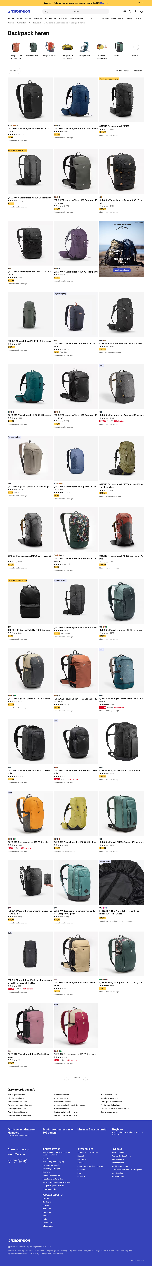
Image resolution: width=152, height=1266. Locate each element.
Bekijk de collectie (122, 270)
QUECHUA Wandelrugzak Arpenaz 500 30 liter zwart (30, 273)
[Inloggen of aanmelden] (136, 11)
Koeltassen (119, 56)
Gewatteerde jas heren (111, 1112)
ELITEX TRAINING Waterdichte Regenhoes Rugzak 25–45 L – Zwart (119, 912)
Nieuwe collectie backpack (65, 1115)
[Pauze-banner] (139, 3)
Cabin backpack (61, 1098)
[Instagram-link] (20, 1161)
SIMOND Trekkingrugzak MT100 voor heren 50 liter (30, 557)
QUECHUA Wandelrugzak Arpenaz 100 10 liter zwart (29, 129)
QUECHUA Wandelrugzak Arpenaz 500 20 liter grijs (121, 201)
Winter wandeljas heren (111, 1105)
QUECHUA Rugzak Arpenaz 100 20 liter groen (120, 630)
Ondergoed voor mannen (111, 1102)
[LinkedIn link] (25, 1161)
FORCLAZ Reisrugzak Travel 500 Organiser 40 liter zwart (76, 416)
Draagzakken (84, 56)
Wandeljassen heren (16, 1095)
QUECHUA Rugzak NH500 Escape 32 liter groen (121, 842)
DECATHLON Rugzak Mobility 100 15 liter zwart (30, 630)
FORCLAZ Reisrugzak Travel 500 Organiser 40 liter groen (76, 201)
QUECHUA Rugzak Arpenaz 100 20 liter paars (75, 1054)
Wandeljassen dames (17, 1108)
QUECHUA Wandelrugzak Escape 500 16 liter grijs (29, 771)
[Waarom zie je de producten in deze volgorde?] (116, 71)
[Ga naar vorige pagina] (66, 1077)
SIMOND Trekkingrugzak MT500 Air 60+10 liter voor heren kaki (121, 485)
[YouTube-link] (15, 1161)
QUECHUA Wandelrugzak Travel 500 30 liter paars (29, 1055)
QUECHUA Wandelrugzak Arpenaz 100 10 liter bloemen (75, 559)
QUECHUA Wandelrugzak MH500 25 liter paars (76, 272)
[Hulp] (130, 11)
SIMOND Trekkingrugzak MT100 (114, 126)
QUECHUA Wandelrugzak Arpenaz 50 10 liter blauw (75, 344)
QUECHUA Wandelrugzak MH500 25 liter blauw (76, 128)
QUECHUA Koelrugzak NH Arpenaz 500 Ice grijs (121, 415)
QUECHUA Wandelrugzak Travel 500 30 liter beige (74, 983)
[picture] (30, 99)
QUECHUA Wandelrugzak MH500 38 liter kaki (75, 842)
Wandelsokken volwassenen (20, 1115)
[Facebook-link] (9, 1161)
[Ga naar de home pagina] (19, 11)
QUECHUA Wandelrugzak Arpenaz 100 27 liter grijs (75, 771)
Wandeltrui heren (61, 1095)
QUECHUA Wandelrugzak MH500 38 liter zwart (121, 343)
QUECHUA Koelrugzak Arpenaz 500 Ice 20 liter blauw (121, 700)
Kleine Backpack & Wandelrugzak (115, 1108)
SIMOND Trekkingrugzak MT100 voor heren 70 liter (121, 557)
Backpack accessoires (102, 57)
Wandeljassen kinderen (18, 1112)
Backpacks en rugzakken (16, 57)
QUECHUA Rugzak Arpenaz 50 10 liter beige (28, 486)
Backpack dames (33, 56)
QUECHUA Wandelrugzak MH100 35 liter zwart (75, 627)
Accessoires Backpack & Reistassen (69, 1105)
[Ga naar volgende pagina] (85, 1077)
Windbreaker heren (16, 1098)
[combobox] (139, 71)
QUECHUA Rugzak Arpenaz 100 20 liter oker (28, 842)
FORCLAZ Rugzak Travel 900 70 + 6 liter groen (30, 341)
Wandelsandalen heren (17, 1102)
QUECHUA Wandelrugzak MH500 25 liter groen (30, 415)
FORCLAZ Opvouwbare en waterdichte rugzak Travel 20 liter (30, 912)
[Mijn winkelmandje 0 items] (141, 11)
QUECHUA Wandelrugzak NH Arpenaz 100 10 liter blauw (75, 488)
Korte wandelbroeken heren (66, 1112)
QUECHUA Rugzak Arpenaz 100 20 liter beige (29, 699)
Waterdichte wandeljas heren (20, 1105)
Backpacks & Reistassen (67, 57)
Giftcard (139, 18)
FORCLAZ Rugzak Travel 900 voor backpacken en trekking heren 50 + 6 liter (30, 981)
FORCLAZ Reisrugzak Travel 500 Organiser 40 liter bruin (76, 700)
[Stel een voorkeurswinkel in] (124, 11)
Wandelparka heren (62, 1102)
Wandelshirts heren (109, 1095)
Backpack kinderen (50, 56)
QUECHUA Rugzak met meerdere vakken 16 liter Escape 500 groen (74, 912)
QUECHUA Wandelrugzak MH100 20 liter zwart (30, 198)
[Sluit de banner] (142, 3)
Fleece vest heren (61, 1108)
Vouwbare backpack (109, 1098)
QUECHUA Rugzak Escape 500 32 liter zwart (120, 770)
